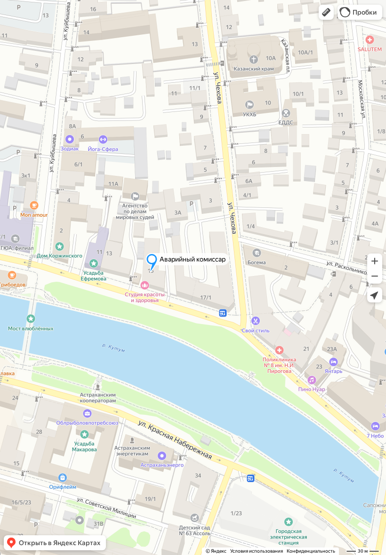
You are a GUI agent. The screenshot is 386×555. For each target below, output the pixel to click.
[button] (326, 12)
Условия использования (256, 551)
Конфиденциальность (311, 551)
